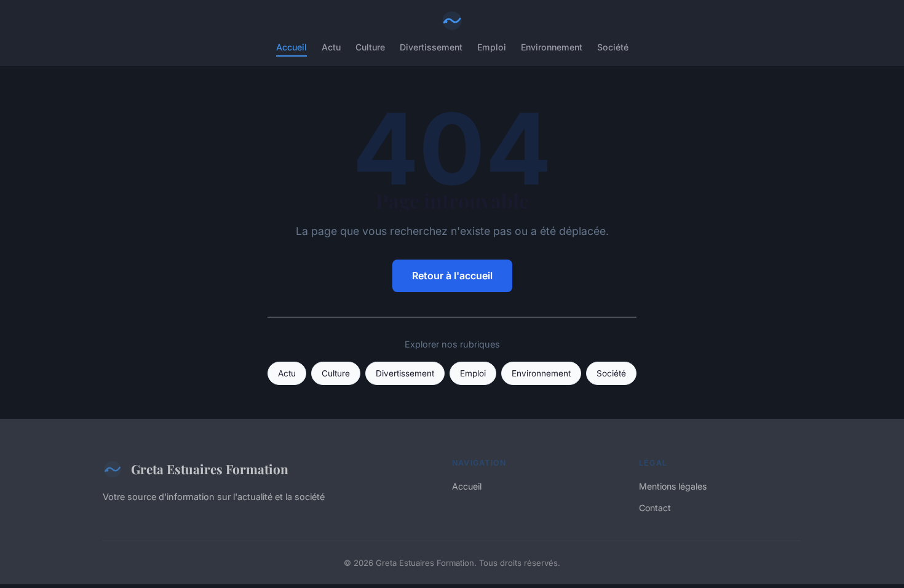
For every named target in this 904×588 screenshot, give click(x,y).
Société (612, 47)
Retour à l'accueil (452, 275)
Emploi (491, 47)
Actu (331, 47)
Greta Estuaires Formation (209, 468)
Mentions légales (673, 486)
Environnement (551, 47)
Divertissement (431, 47)
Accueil (291, 47)
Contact (655, 508)
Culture (370, 47)
